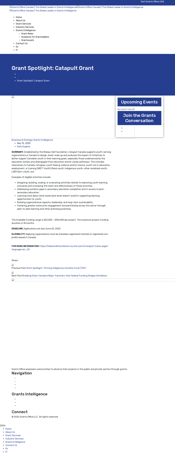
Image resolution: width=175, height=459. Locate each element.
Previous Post (19, 268)
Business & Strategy (27, 77)
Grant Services (22, 384)
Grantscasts (21, 405)
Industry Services (24, 388)
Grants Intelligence (43, 140)
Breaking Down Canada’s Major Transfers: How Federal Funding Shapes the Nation (64, 275)
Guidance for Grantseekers (28, 402)
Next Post (17, 275)
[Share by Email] (21, 260)
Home (20, 74)
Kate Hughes (23, 146)
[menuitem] (32, 46)
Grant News (21, 399)
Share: (15, 260)
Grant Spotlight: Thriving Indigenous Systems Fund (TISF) (56, 268)
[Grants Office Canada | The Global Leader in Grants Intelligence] (43, 7)
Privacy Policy (19, 420)
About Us (19, 381)
